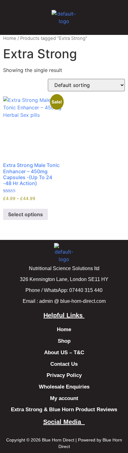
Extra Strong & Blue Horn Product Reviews (64, 409)
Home (9, 38)
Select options (25, 214)
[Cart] (108, 17)
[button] (20, 17)
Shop (64, 341)
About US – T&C (64, 352)
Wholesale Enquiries (64, 387)
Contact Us (64, 364)
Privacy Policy (64, 375)
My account (64, 398)
